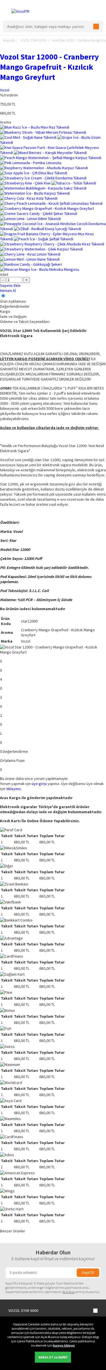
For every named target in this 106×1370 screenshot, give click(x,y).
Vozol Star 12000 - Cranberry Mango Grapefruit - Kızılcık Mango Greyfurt (49, 67)
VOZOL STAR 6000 (23, 1310)
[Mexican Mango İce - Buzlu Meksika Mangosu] (39, 269)
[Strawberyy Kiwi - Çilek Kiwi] (25, 183)
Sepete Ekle (10, 285)
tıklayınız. (14, 788)
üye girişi (39, 783)
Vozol (4, 90)
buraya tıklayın (64, 1345)
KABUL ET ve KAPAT (53, 1357)
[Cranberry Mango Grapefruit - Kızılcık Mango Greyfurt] (47, 208)
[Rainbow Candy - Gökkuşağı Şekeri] (31, 264)
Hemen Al (8, 290)
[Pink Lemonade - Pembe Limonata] (30, 162)
